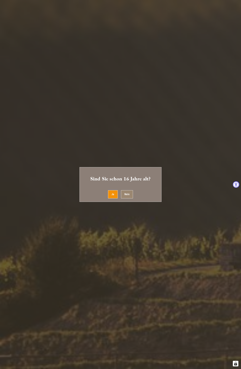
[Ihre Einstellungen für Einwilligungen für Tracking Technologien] (235, 363)
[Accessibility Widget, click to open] (236, 184)
